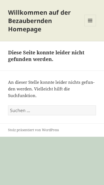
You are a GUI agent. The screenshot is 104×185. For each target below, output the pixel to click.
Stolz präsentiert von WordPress (33, 130)
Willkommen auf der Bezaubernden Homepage (39, 20)
